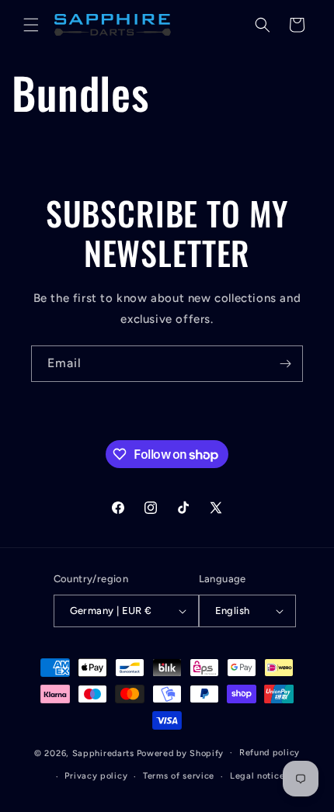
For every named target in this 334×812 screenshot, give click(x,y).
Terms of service (178, 776)
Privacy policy (95, 776)
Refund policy (269, 753)
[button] (31, 25)
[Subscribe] (285, 363)
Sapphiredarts (103, 753)
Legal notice (257, 776)
